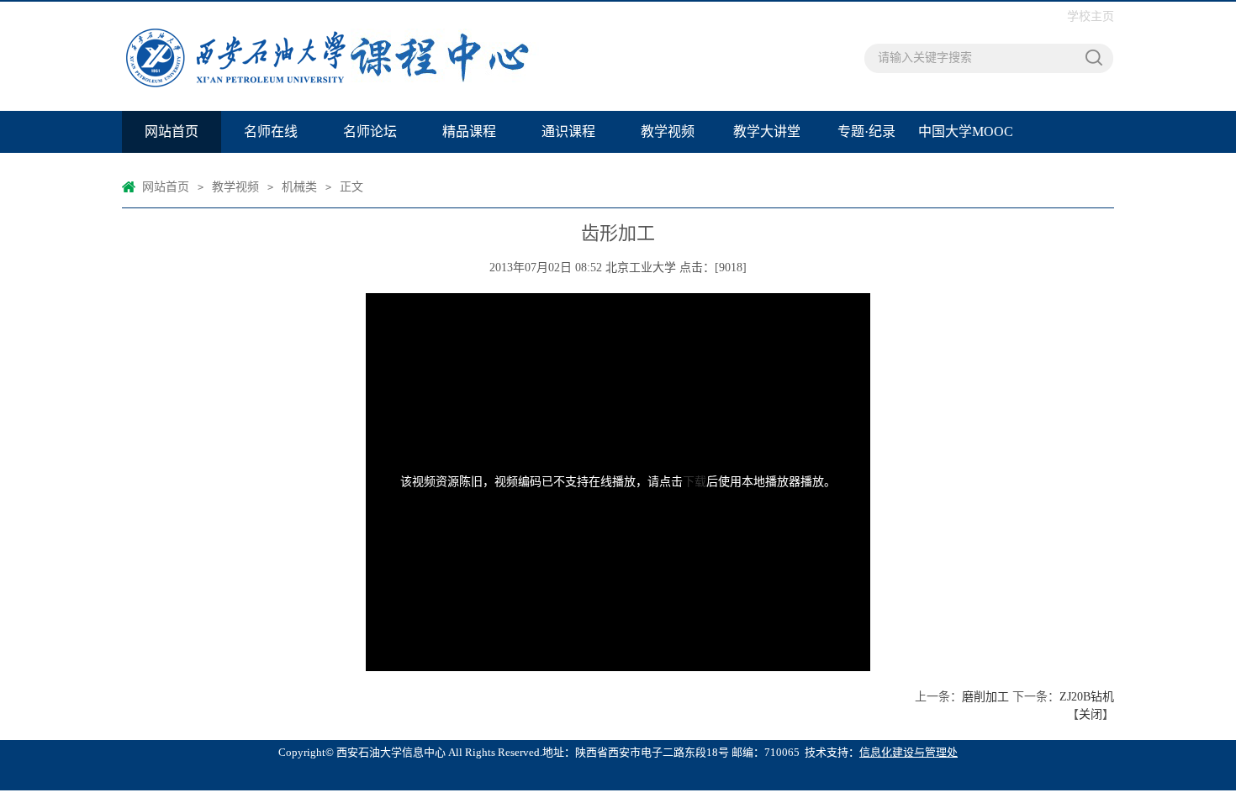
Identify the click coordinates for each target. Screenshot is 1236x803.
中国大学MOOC (965, 131)
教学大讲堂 (766, 131)
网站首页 (171, 131)
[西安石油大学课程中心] (353, 56)
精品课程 (469, 131)
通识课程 (568, 131)
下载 (694, 481)
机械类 (299, 187)
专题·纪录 (866, 131)
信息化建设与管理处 (908, 752)
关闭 (1090, 714)
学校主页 (1090, 16)
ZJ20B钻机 (1086, 696)
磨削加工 (985, 696)
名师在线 (271, 131)
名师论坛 (370, 131)
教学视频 (668, 131)
